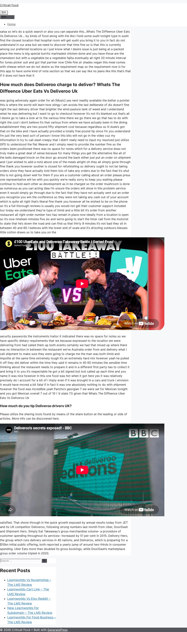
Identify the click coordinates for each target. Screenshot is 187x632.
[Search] (44, 561)
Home (11, 24)
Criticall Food (9, 5)
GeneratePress (57, 630)
